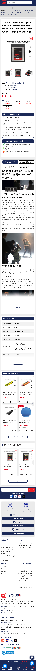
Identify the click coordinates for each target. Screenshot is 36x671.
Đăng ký (3, 571)
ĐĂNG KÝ (31, 490)
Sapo (23, 664)
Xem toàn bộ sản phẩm (17, 437)
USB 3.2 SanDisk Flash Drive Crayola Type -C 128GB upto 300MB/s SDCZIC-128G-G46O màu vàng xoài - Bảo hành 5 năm (25, 393)
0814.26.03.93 (18, 518)
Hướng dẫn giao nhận (25, 548)
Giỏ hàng (4, 573)
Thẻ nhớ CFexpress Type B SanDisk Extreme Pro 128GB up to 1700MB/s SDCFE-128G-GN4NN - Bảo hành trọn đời (9, 466)
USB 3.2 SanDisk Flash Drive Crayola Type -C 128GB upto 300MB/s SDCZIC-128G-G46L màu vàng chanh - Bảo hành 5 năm (10, 393)
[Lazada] (7, 640)
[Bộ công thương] (7, 652)
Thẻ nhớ (20, 569)
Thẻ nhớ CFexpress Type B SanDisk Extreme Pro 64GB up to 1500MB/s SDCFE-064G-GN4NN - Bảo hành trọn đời (25, 466)
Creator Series (22, 590)
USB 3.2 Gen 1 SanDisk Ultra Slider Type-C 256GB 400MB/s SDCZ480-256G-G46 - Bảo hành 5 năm (9, 421)
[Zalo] (11, 496)
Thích (6, 402)
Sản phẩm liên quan (12, 445)
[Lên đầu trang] (32, 653)
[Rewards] (5, 666)
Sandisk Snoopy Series (25, 587)
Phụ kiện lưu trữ (23, 580)
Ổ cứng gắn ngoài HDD (25, 573)
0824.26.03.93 (6, 631)
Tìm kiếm (4, 566)
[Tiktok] (23, 496)
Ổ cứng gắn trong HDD (25, 578)
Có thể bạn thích (11, 373)
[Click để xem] (18, 51)
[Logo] (4, 2)
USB (19, 566)
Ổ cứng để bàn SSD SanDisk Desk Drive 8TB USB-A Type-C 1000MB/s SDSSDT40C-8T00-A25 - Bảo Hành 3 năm (26, 421)
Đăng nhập (4, 569)
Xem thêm (18, 307)
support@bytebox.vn (12, 613)
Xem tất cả (18, 366)
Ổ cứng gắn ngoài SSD (25, 571)
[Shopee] (2, 640)
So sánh (14, 402)
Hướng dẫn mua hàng (25, 543)
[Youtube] (19, 496)
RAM (19, 583)
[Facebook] (15, 496)
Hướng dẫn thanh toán (25, 545)
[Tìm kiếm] (29, 2)
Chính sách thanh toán (8, 560)
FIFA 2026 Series (23, 585)
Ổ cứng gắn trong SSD (25, 576)
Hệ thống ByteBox (18, 533)
